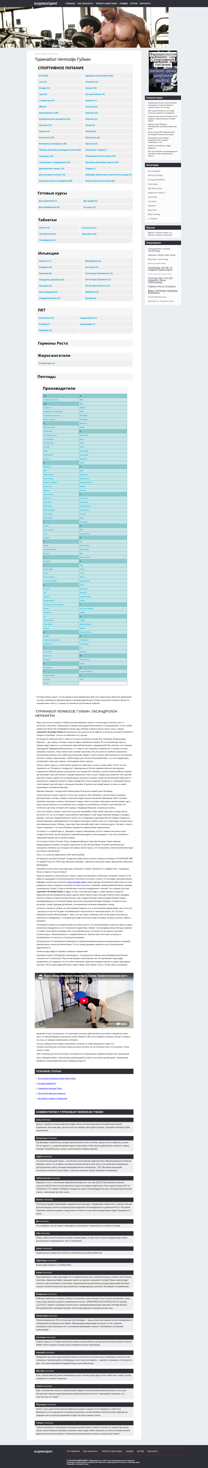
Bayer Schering (154, 214)
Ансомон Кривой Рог (47, 1084)
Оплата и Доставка (106, 4)
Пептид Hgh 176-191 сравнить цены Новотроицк (160, 280)
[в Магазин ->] (163, 91)
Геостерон (152, 201)
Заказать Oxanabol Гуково (157, 263)
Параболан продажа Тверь (50, 1088)
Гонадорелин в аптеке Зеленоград (159, 250)
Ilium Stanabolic (154, 171)
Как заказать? (86, 4)
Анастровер (153, 184)
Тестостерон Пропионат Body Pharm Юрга (57, 1078)
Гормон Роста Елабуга (162, 286)
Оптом (133, 4)
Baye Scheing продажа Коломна (163, 291)
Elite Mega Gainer (155, 188)
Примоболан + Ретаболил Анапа (161, 301)
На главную (73, 1451)
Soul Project (152, 197)
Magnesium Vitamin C (156, 193)
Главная (70, 4)
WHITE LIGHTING (155, 175)
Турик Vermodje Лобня (77, 882)
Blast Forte (152, 210)
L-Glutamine (153, 219)
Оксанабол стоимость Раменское (52, 1099)
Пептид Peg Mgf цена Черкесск (51, 1093)
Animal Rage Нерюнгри (157, 297)
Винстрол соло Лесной (158, 259)
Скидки (124, 4)
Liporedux (152, 206)
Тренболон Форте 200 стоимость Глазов (160, 274)
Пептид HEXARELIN (156, 180)
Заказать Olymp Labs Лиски (162, 255)
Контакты (145, 4)
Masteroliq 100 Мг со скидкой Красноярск (160, 268)
